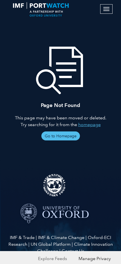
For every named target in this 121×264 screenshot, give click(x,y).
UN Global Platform (51, 244)
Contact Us (73, 251)
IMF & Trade (22, 237)
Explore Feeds (52, 258)
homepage (89, 124)
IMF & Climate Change (61, 237)
